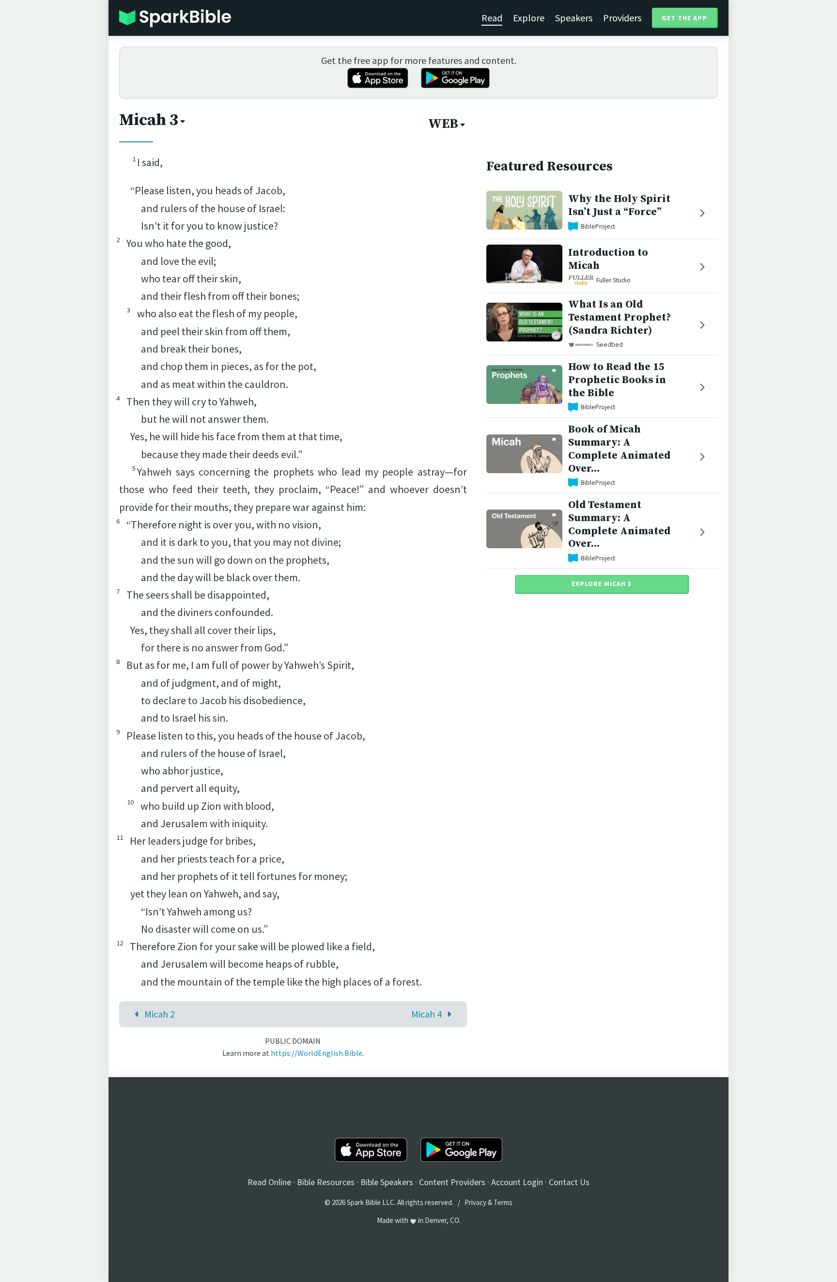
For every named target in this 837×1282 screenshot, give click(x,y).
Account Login (517, 1182)
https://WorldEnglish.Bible (316, 1053)
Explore (528, 18)
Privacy (475, 1202)
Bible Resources (326, 1182)
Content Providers (452, 1182)
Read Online (269, 1182)
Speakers (573, 18)
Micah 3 (148, 120)
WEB (443, 124)
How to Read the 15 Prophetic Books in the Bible (617, 380)
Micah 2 (159, 1014)
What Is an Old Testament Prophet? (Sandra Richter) (619, 317)
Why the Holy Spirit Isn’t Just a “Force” (619, 205)
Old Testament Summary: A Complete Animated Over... (619, 524)
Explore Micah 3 (602, 583)
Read (491, 18)
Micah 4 (426, 1014)
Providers (622, 18)
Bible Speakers (386, 1182)
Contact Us (569, 1182)
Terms (503, 1202)
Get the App (684, 18)
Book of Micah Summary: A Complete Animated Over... (619, 449)
